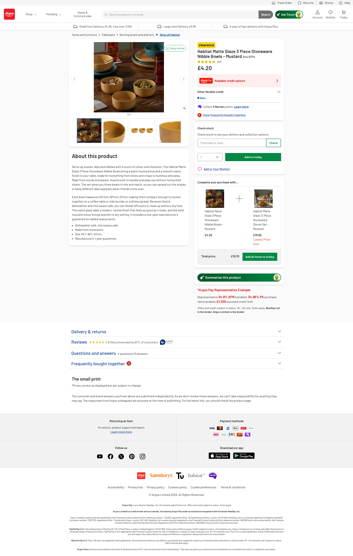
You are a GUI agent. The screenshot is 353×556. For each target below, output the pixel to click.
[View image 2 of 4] (116, 130)
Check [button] (273, 143)
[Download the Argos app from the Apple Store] (219, 458)
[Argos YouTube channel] (99, 456)
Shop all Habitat (170, 34)
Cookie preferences (203, 487)
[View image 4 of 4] (168, 130)
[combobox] (180, 14)
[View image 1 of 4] (89, 131)
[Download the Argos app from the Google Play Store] (244, 458)
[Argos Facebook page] (110, 456)
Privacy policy (155, 487)
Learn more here (121, 432)
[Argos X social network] (121, 456)
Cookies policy (177, 487)
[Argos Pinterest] (131, 456)
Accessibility (116, 487)
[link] (239, 114)
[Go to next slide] (184, 79)
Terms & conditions (232, 487)
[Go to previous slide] (74, 79)
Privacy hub (135, 487)
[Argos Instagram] (142, 456)
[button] (175, 48)
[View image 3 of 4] (142, 130)
